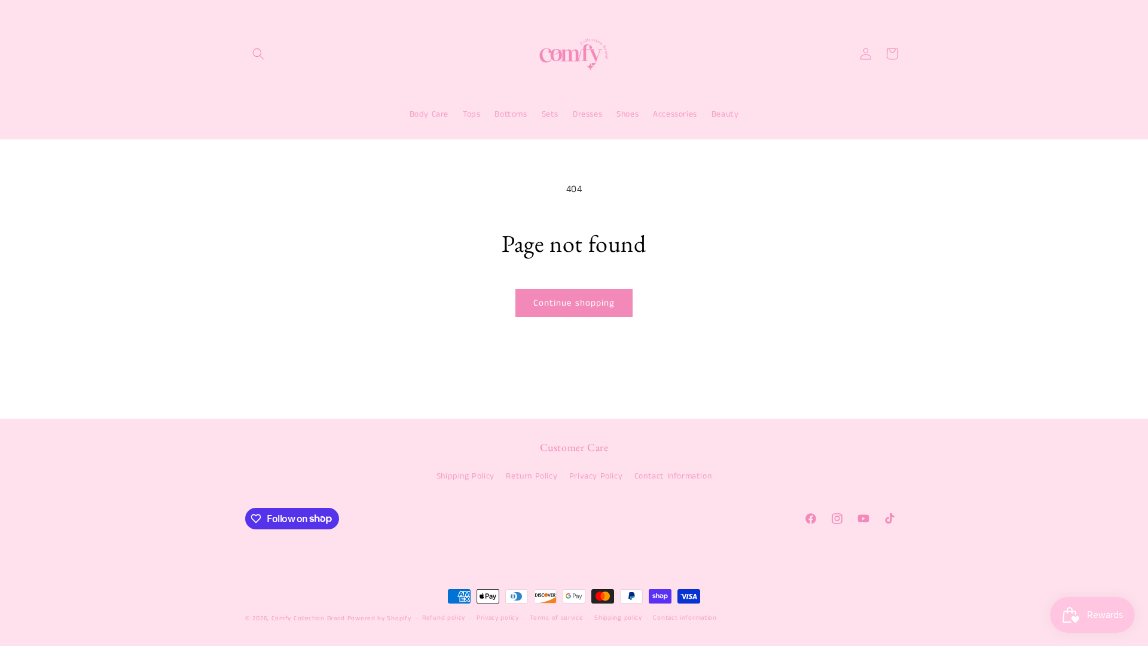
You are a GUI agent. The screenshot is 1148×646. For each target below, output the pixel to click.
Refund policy (443, 618)
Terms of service (556, 618)
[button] (258, 54)
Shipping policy (618, 618)
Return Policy (531, 476)
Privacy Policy (595, 476)
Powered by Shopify (379, 618)
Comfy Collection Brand (309, 618)
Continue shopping (574, 303)
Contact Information (673, 476)
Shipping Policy (465, 476)
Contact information (684, 618)
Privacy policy (498, 618)
